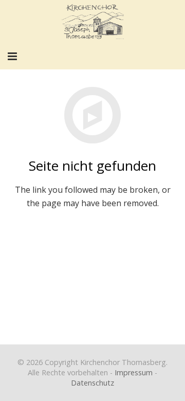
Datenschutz (92, 383)
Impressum (134, 372)
